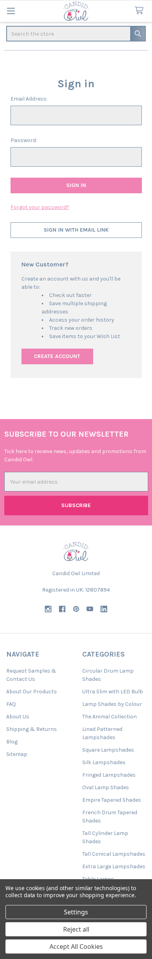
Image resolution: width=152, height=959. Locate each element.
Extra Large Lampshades (113, 866)
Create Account (57, 356)
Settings (76, 912)
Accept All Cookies (76, 946)
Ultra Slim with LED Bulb (112, 691)
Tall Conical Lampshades (113, 854)
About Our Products (31, 691)
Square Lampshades (108, 750)
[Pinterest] (76, 609)
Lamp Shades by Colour (112, 704)
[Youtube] (90, 609)
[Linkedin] (104, 609)
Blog (12, 741)
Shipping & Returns (31, 729)
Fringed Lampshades (109, 775)
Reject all (76, 929)
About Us (17, 716)
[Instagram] (48, 609)
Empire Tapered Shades (111, 800)
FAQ (11, 704)
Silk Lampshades (103, 762)
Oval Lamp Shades (105, 787)
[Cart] (140, 10)
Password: (24, 140)
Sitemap (16, 754)
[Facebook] (62, 609)
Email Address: (29, 98)
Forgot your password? (40, 207)
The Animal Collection (109, 716)
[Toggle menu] (10, 11)
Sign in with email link (76, 230)
